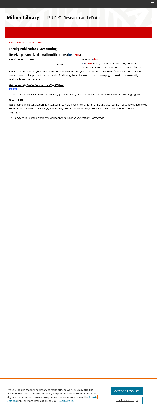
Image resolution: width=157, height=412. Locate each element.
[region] (78, 395)
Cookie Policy (66, 401)
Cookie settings (127, 400)
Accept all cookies (126, 391)
